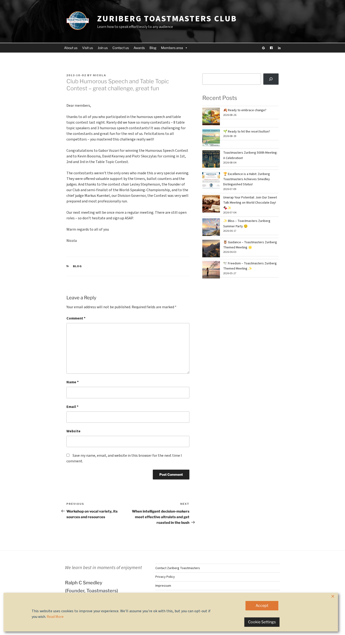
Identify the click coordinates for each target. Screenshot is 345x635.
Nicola (99, 75)
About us (70, 48)
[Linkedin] (279, 48)
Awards (139, 48)
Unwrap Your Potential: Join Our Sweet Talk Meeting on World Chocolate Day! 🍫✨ (250, 202)
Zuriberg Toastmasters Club (167, 19)
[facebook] (271, 48)
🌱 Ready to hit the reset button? (246, 131)
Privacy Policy (165, 576)
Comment (75, 318)
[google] (263, 48)
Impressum (163, 585)
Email (72, 406)
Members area (172, 48)
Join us (103, 48)
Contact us (120, 48)
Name (72, 382)
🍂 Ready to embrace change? (244, 110)
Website (73, 431)
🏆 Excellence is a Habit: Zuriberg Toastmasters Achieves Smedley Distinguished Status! (246, 179)
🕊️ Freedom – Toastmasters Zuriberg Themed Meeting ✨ (250, 266)
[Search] (271, 79)
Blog (153, 48)
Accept (262, 605)
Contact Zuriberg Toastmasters (177, 568)
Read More (55, 616)
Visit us (87, 48)
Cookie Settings (262, 622)
